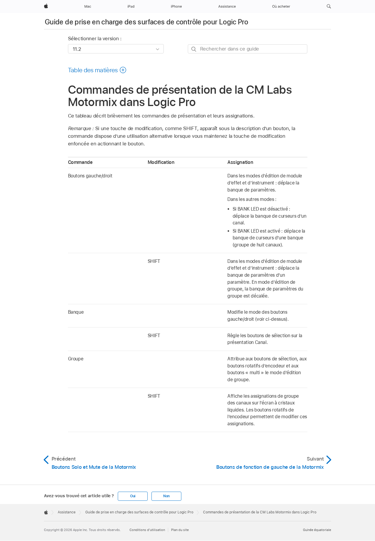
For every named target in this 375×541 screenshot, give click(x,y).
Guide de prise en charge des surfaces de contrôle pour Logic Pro (146, 22)
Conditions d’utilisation (147, 530)
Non (166, 496)
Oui (132, 496)
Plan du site (180, 530)
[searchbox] (247, 48)
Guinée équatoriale (317, 530)
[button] (328, 6)
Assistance (67, 512)
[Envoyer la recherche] (194, 49)
